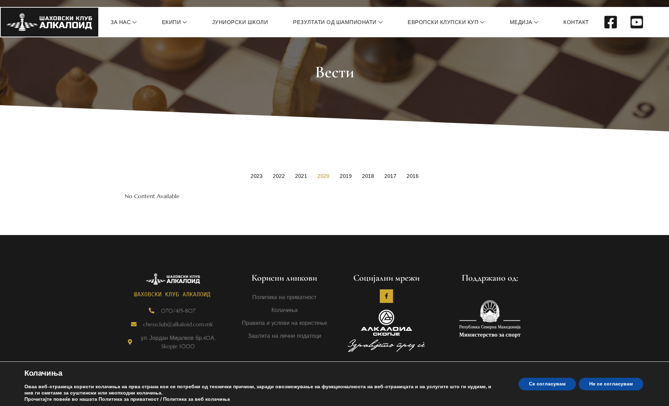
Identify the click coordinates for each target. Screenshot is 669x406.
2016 (412, 176)
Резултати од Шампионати (335, 22)
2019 (346, 176)
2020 (323, 176)
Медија (521, 22)
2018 (368, 176)
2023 (256, 176)
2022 (279, 176)
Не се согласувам (611, 384)
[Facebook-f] (386, 296)
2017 (390, 176)
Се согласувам (547, 384)
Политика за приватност (129, 399)
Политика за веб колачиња (196, 399)
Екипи (171, 22)
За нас (120, 22)
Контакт (576, 22)
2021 (301, 176)
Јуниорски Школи (240, 22)
